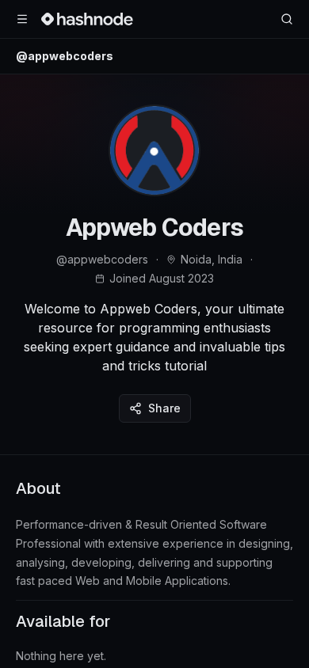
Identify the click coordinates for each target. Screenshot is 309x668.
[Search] (286, 19)
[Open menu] (22, 19)
